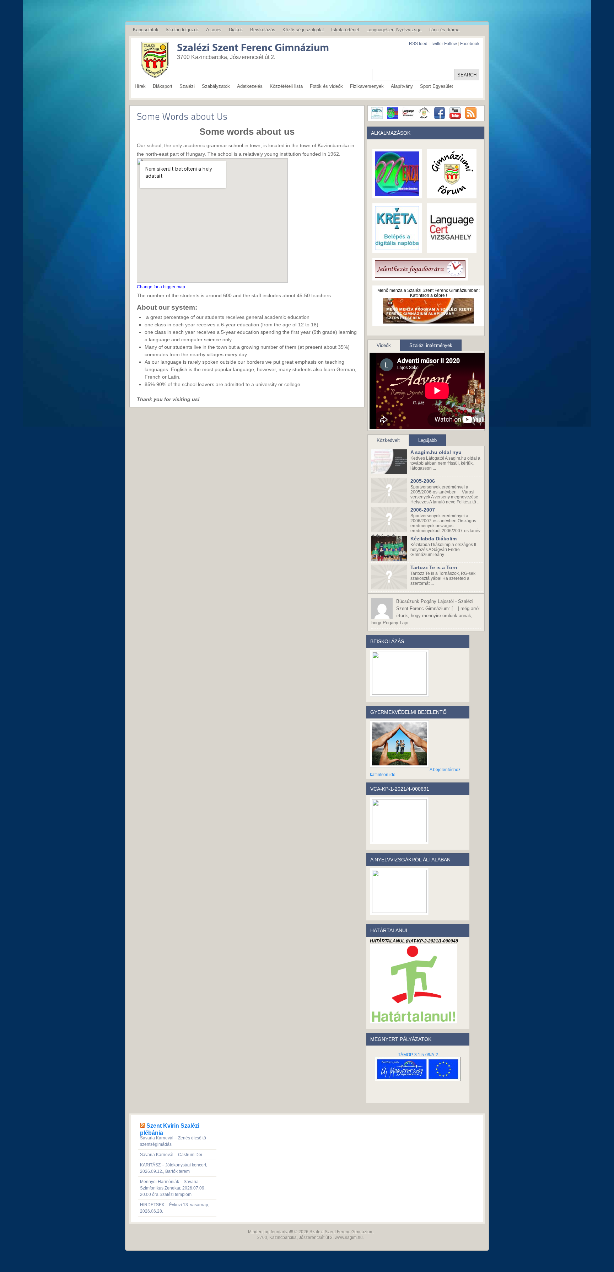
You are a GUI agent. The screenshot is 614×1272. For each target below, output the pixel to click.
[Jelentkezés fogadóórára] (420, 275)
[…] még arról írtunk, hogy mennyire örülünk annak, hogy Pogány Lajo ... (425, 612)
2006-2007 (422, 510)
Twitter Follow (444, 43)
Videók (384, 345)
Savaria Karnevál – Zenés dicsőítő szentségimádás (173, 1141)
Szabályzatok (216, 86)
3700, (262, 1237)
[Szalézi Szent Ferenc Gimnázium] (243, 48)
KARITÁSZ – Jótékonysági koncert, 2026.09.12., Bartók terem (173, 1168)
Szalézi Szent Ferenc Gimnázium (341, 1231)
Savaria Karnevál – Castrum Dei (171, 1154)
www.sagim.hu (349, 1237)
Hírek (140, 86)
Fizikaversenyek (367, 86)
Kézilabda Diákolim (433, 538)
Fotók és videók (326, 86)
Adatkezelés (250, 86)
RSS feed (418, 43)
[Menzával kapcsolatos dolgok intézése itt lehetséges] (397, 193)
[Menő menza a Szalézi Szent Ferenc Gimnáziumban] (428, 321)
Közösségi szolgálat (303, 29)
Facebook (469, 43)
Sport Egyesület (436, 86)
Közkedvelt (388, 440)
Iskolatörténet (345, 29)
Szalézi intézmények (430, 345)
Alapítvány (402, 86)
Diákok (236, 29)
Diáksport (162, 86)
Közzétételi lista (286, 86)
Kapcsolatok (145, 29)
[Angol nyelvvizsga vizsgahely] (452, 247)
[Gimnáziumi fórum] (452, 193)
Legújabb (427, 440)
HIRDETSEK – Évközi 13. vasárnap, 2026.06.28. (174, 1208)
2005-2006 (422, 481)
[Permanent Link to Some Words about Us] (182, 116)
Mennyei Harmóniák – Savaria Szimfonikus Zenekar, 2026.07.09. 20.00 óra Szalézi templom (172, 1188)
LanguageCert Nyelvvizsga (393, 29)
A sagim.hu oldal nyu (436, 452)
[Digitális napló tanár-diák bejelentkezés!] (397, 247)
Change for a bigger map (161, 286)
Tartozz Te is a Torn (433, 567)
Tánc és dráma (444, 29)
